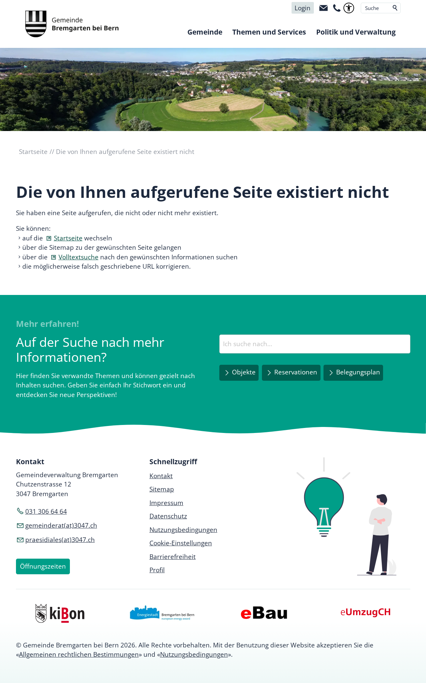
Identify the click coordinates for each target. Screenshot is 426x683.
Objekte (244, 372)
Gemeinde (204, 32)
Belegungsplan (358, 372)
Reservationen (295, 372)
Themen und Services (269, 32)
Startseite (68, 238)
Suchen (395, 8)
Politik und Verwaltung (356, 32)
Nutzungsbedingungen (194, 654)
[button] (323, 8)
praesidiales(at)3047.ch (60, 539)
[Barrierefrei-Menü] (348, 8)
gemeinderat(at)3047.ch (61, 525)
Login (303, 8)
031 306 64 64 (46, 511)
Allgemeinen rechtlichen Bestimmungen (79, 654)
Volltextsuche (79, 257)
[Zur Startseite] (71, 24)
